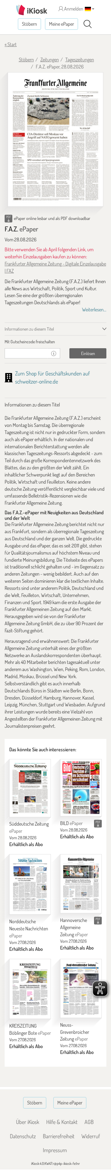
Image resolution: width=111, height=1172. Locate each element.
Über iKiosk (27, 1121)
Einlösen (88, 353)
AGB (89, 1121)
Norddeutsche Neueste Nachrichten (28, 928)
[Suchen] (87, 24)
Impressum (55, 1150)
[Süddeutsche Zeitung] (30, 788)
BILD (71, 823)
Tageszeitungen (79, 59)
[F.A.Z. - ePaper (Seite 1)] (55, 139)
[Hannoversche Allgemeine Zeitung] (81, 883)
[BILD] (81, 787)
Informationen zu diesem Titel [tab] (29, 328)
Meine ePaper (61, 24)
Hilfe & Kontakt (61, 1121)
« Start (11, 44)
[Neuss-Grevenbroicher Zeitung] (81, 988)
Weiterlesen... (94, 309)
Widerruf (90, 1136)
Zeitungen (49, 59)
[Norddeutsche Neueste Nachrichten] (30, 884)
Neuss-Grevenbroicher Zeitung (74, 1032)
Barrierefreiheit (58, 1136)
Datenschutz (23, 1136)
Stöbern (29, 24)
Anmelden (73, 9)
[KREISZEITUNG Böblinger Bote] (30, 989)
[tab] (55, 342)
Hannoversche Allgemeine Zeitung (74, 927)
